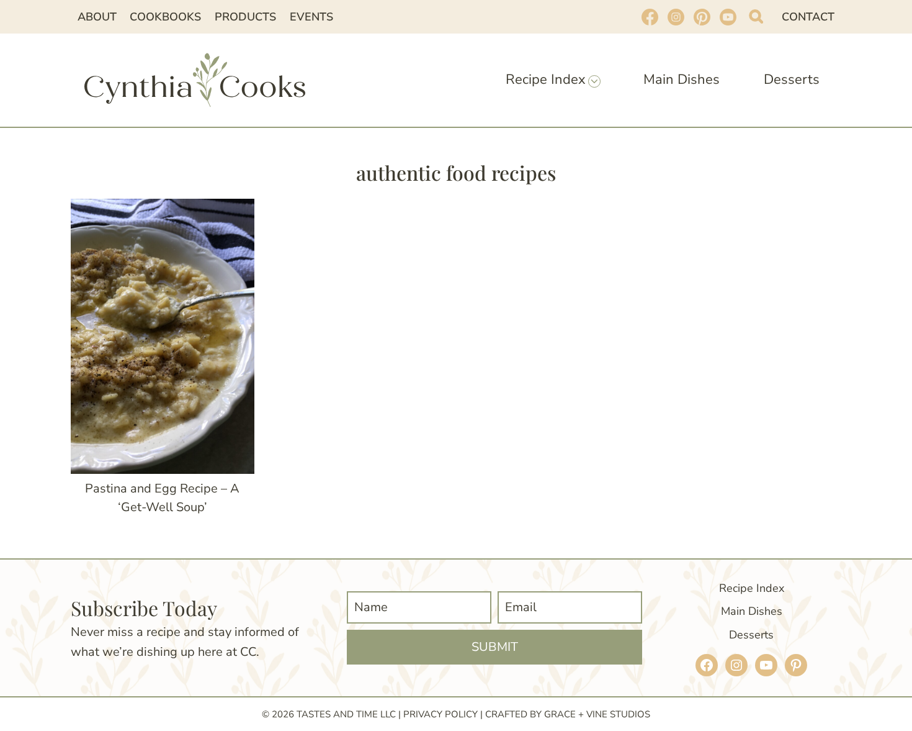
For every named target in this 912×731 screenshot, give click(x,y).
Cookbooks (165, 16)
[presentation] (162, 336)
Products (245, 16)
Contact (808, 16)
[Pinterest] (701, 17)
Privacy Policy (440, 714)
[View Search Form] (756, 16)
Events (311, 16)
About (97, 16)
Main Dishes (681, 79)
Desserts (792, 79)
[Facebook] (649, 17)
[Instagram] (675, 17)
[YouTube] (727, 17)
